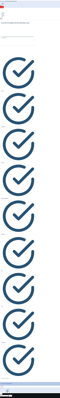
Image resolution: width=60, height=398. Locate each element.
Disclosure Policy (9, 383)
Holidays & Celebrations (4, 198)
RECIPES (2, 7)
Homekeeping (3, 126)
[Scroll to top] (0, 386)
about (4, 383)
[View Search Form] (1, 18)
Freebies (3, 15)
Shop (2, 306)
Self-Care (2, 162)
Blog (2, 16)
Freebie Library (3, 342)
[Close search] (1, 394)
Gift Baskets (3, 234)
